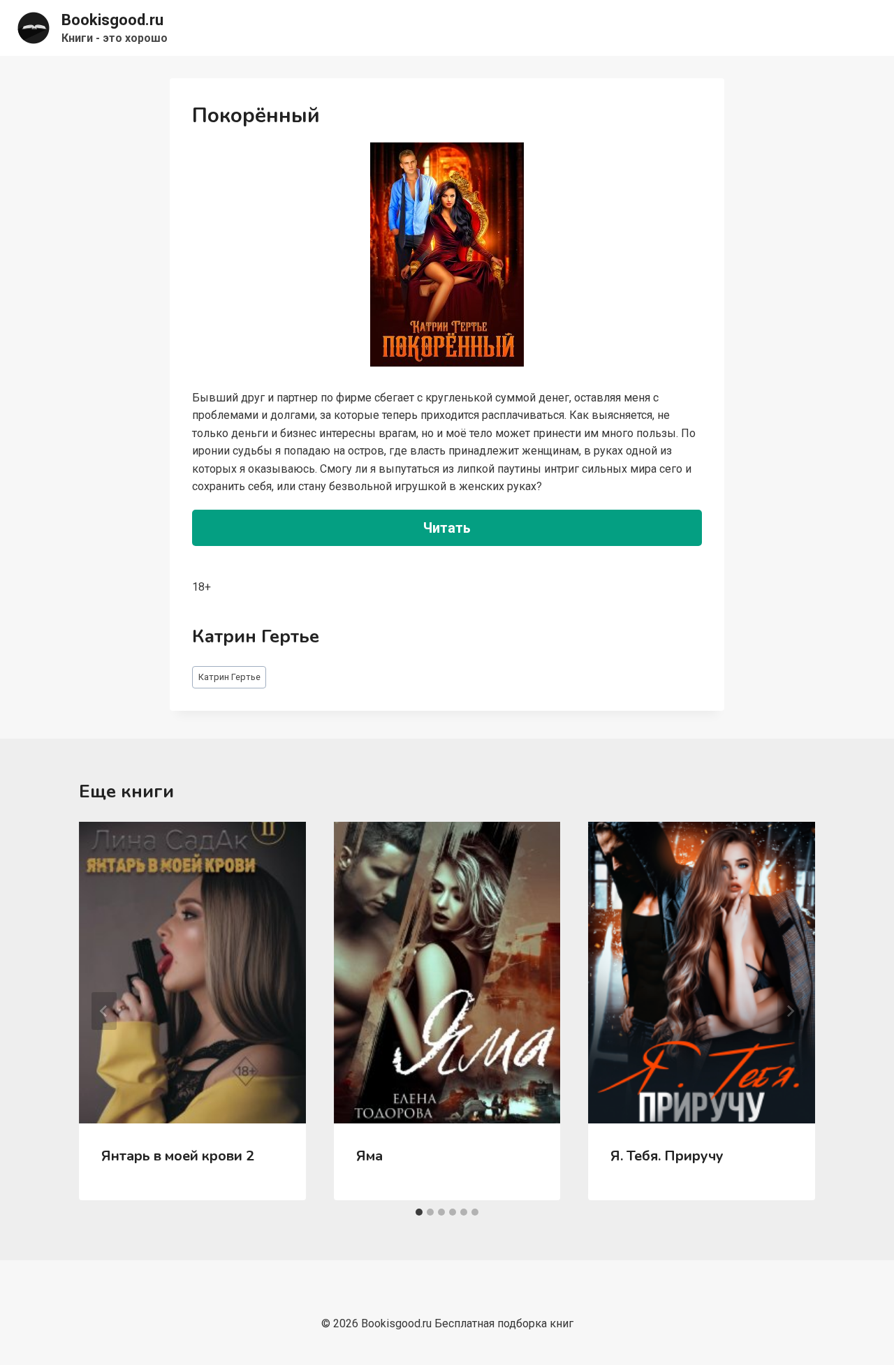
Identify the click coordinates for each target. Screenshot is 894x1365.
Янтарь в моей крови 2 (177, 1155)
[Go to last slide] (104, 1011)
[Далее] (790, 1011)
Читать (447, 527)
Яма (369, 1155)
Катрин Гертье (229, 677)
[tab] (419, 1212)
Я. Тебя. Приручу (667, 1155)
